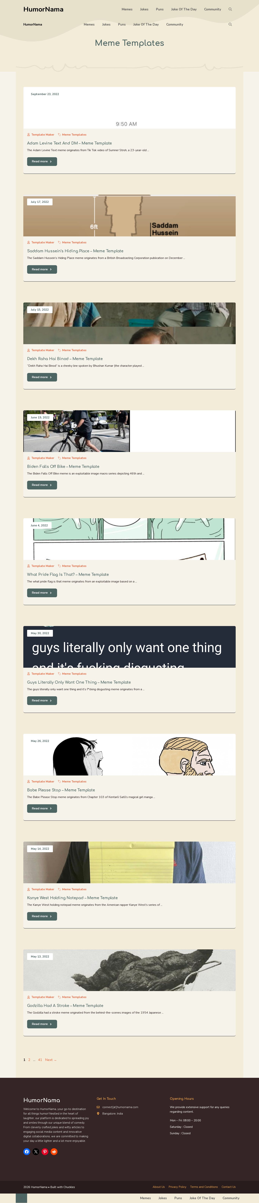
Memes (127, 9)
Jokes (144, 9)
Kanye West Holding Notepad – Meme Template (72, 898)
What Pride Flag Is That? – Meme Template (68, 574)
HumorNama (43, 9)
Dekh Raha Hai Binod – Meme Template (65, 359)
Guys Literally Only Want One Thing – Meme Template (79, 682)
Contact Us (229, 1187)
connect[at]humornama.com (120, 1107)
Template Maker (42, 135)
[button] (230, 9)
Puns (160, 9)
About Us (159, 1187)
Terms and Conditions (204, 1187)
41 (40, 1060)
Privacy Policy (177, 1187)
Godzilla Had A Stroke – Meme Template (65, 1006)
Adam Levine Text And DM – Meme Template (69, 143)
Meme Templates (74, 135)
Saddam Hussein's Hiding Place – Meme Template (75, 251)
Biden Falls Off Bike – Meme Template (63, 466)
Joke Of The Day (184, 9)
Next (51, 1060)
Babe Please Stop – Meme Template (61, 790)
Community (212, 9)
